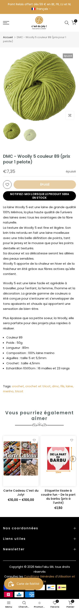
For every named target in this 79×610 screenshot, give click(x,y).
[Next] (70, 86)
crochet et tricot (38, 386)
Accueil (8, 37)
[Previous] (9, 86)
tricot (19, 391)
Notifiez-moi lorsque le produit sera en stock (39, 196)
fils (62, 386)
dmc (55, 386)
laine (69, 386)
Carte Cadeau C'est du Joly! (20, 493)
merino (8, 391)
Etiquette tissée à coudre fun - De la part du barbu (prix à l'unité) (58, 497)
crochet (18, 386)
